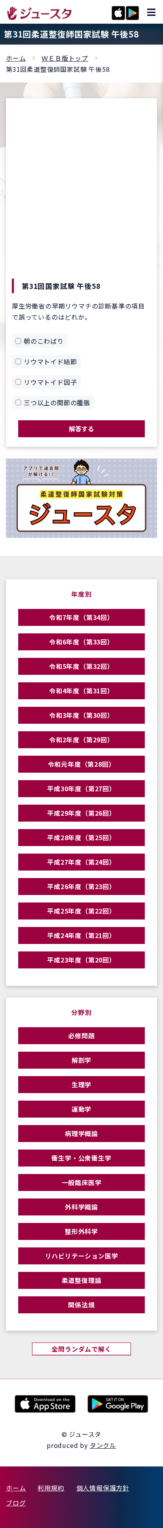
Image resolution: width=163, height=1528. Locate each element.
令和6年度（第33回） (81, 641)
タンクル (103, 1445)
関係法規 (81, 1304)
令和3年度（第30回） (81, 715)
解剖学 (81, 1060)
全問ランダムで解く (81, 1349)
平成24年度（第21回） (81, 935)
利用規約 (51, 1487)
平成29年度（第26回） (81, 813)
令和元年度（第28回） (82, 764)
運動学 (81, 1109)
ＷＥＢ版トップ (65, 58)
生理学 (81, 1084)
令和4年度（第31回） (81, 690)
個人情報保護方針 (102, 1487)
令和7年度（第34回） (81, 617)
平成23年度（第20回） (81, 959)
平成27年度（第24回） (81, 862)
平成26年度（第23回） (81, 886)
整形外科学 (81, 1231)
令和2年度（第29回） (81, 739)
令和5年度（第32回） (81, 666)
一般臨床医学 (82, 1182)
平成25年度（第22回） (81, 911)
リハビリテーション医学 (81, 1255)
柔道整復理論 (82, 1280)
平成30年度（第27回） (81, 788)
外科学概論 (81, 1207)
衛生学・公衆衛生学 (81, 1158)
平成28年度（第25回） (81, 837)
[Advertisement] (81, 193)
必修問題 (81, 1035)
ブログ (16, 1502)
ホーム (16, 58)
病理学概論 (81, 1133)
